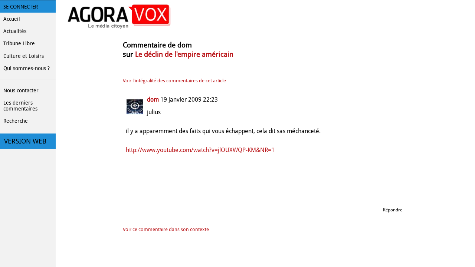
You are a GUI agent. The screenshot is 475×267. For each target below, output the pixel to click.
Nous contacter (21, 90)
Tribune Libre (19, 43)
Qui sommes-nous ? (26, 68)
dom (153, 99)
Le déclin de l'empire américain (184, 54)
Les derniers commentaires (20, 106)
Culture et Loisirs (23, 56)
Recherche (15, 121)
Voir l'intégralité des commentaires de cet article (174, 80)
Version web (25, 141)
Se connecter (20, 7)
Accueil (11, 19)
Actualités (14, 31)
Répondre (392, 209)
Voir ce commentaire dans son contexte (166, 229)
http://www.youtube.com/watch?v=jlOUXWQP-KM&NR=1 (200, 150)
